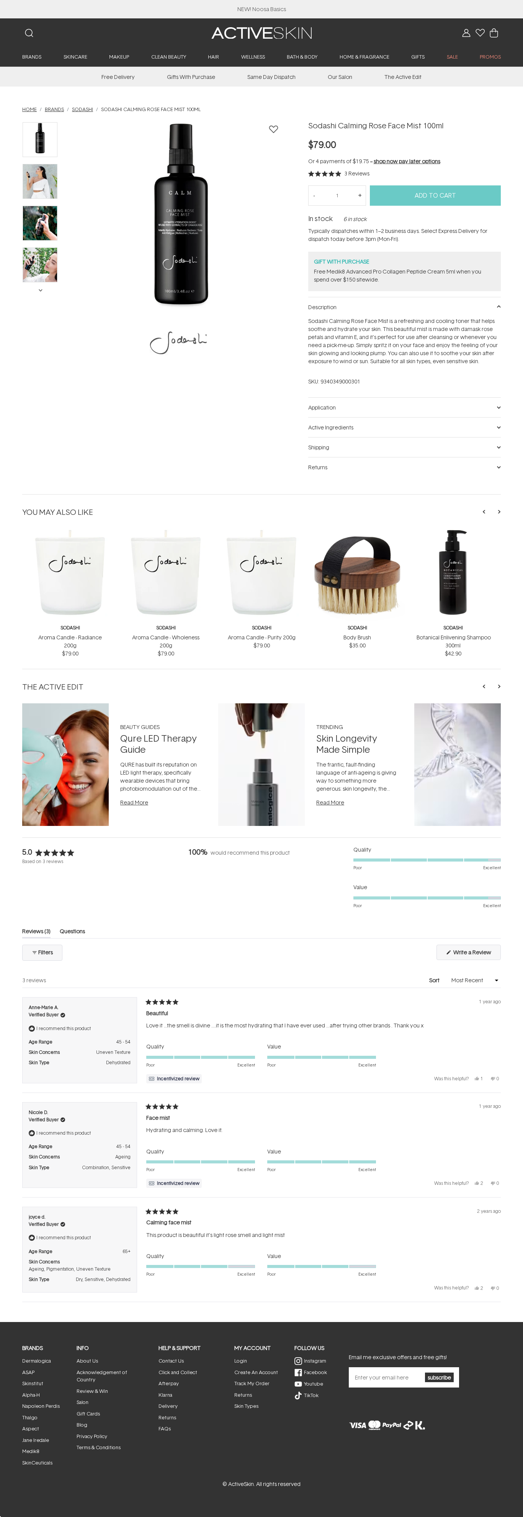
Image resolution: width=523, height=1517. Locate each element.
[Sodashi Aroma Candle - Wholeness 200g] (166, 532)
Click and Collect (178, 1372)
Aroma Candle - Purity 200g (262, 637)
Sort (435, 980)
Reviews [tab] (36, 932)
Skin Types (246, 1405)
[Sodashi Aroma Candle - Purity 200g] (261, 532)
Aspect (30, 1428)
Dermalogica (36, 1360)
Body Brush (357, 637)
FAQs (165, 1428)
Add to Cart (435, 195)
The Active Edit (403, 76)
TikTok (311, 1395)
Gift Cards (88, 1413)
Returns (167, 1417)
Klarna (165, 1394)
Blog (82, 1424)
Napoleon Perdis (41, 1405)
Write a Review (476, 954)
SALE (452, 56)
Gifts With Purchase (191, 76)
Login (240, 1360)
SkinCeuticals (37, 1462)
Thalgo (30, 1417)
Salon (82, 1402)
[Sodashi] (178, 343)
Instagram (315, 1360)
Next (40, 289)
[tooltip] (174, 1078)
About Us (87, 1360)
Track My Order (252, 1383)
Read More (134, 802)
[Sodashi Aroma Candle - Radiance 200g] (70, 532)
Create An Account (256, 1372)
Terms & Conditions (99, 1447)
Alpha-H (31, 1394)
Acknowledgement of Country (102, 1376)
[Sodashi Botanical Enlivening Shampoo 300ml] (453, 532)
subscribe (439, 1377)
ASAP (28, 1372)
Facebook (315, 1372)
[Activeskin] (261, 32)
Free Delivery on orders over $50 (262, 9)
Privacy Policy (92, 1436)
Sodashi (70, 627)
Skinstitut (32, 1383)
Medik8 (30, 1451)
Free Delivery (118, 76)
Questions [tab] (72, 932)
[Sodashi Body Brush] (357, 532)
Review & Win (92, 1391)
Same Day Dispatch (271, 76)
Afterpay (169, 1383)
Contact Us (171, 1360)
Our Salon (340, 76)
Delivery (168, 1405)
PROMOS (490, 56)
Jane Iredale (35, 1440)
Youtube (313, 1383)
